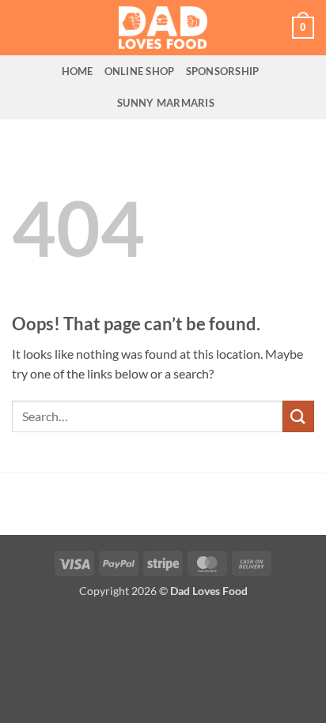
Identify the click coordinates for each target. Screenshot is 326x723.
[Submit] (298, 416)
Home (77, 71)
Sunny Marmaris (165, 102)
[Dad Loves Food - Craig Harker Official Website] (163, 27)
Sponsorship (223, 71)
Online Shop (139, 71)
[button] (303, 28)
